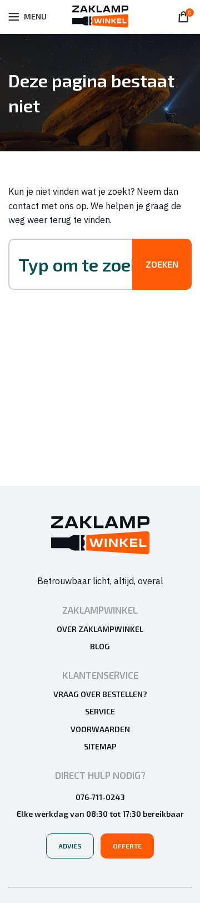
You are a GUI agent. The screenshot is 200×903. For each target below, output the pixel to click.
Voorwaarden (100, 729)
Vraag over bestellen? (100, 694)
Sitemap (100, 746)
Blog (100, 646)
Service (100, 711)
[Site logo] (100, 15)
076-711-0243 (100, 797)
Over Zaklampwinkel (100, 629)
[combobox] (81, 264)
